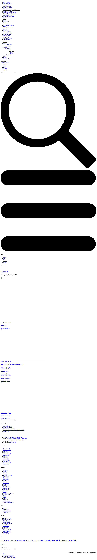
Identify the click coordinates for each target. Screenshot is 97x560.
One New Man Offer (8, 28)
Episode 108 (6, 431)
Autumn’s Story (4, 371)
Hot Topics (5, 490)
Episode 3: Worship (7, 8)
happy (36, 540)
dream (28, 540)
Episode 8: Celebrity (8, 426)
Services (5, 42)
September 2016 (7, 453)
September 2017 (7, 450)
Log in (4, 508)
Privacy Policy (6, 58)
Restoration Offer (7, 34)
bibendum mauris (21, 540)
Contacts (5, 57)
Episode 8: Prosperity (8, 15)
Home (4, 19)
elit (31, 540)
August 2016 (6, 455)
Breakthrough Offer (7, 3)
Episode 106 (6, 483)
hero (38, 540)
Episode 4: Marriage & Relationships (11, 10)
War (75, 540)
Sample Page (6, 37)
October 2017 (6, 448)
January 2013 (6, 461)
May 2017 (5, 451)
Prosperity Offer (7, 31)
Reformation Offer (7, 33)
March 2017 (6, 452)
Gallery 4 (8, 54)
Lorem (52, 540)
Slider (4, 497)
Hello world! (19, 437)
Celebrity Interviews (7, 475)
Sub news (5, 499)
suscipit (66, 540)
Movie (4, 492)
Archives (8, 45)
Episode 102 (6, 477)
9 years (9, 322)
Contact (5, 4)
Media (4, 22)
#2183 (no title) (6, 2)
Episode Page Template (8, 16)
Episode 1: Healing (7, 6)
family (33, 540)
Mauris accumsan (12, 442)
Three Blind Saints (7, 38)
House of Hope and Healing (9, 557)
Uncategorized (6, 501)
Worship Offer (6, 39)
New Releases (6, 494)
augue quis (7, 540)
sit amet (62, 540)
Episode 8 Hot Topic (8, 427)
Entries (6, 509)
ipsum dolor (44, 540)
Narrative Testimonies (8, 493)
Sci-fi (57, 540)
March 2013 (6, 459)
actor (1, 540)
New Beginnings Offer (8, 25)
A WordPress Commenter (9, 437)
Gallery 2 (8, 48)
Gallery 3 (8, 49)
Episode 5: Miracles (7, 11)
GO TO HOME (4, 271)
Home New (6, 21)
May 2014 (5, 457)
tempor (71, 540)
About (4, 40)
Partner (5, 29)
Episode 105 (6, 481)
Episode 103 (6, 479)
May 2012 (5, 464)
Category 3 (11, 53)
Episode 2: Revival (7, 7)
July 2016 (5, 456)
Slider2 (5, 498)
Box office (5, 472)
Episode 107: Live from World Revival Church (12, 364)
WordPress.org (6, 512)
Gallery (5, 47)
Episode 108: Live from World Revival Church (13, 430)
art (2, 540)
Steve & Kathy (4, 322)
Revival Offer (6, 35)
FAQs (4, 56)
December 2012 (7, 462)
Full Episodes (6, 488)
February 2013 (6, 460)
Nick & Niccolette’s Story (9, 428)
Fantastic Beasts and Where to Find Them (17, 438)
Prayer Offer (6, 30)
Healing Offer (6, 17)
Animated (5, 470)
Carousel (5, 474)
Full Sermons (6, 489)
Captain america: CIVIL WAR (17, 440)
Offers (4, 26)
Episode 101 (6, 476)
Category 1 (11, 51)
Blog (4, 43)
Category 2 (11, 52)
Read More (3, 328)
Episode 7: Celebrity (5, 378)
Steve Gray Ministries (8, 556)
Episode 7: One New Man (9, 13)
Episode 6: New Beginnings (9, 12)
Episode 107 (3, 325)
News (4, 495)
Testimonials (9, 44)
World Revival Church (8, 502)
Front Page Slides (7, 486)
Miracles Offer (6, 24)
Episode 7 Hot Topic (5, 415)
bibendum (13, 540)
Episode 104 (6, 480)
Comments (7, 511)
